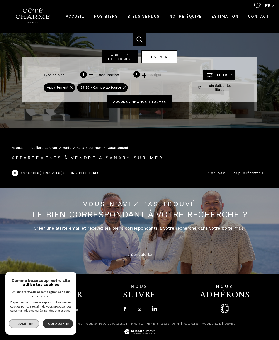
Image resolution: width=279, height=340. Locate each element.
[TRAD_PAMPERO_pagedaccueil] (33, 21)
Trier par (215, 173)
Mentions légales (158, 323)
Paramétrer (24, 324)
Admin (176, 323)
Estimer (159, 57)
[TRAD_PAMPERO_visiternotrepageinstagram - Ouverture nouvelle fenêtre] (139, 308)
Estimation (224, 16)
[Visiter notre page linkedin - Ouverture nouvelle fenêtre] (154, 308)
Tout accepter (57, 324)
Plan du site (135, 323)
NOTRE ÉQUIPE (185, 16)
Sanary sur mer (89, 148)
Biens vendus (144, 16)
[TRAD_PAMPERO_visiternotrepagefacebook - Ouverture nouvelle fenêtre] (124, 308)
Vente (66, 148)
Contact (258, 16)
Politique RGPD (211, 323)
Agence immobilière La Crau (34, 148)
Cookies (230, 323)
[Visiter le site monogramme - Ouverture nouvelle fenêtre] (224, 308)
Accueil (75, 16)
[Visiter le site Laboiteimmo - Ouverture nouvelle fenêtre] (139, 332)
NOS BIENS (106, 16)
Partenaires (191, 323)
